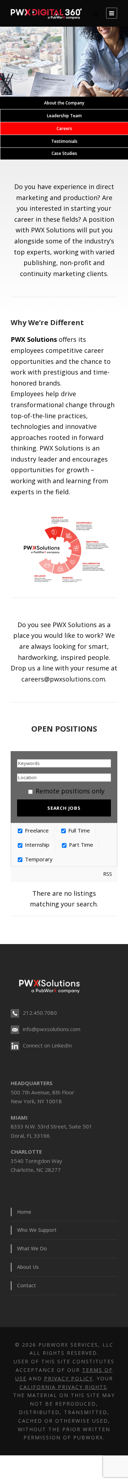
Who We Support (37, 1230)
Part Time (80, 844)
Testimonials (64, 141)
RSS (107, 873)
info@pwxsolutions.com (51, 1029)
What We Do (32, 1248)
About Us (28, 1266)
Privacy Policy (68, 1378)
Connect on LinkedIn (47, 1045)
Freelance (36, 830)
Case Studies (64, 153)
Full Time (78, 830)
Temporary (37, 859)
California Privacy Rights (63, 1387)
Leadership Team (64, 116)
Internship (36, 844)
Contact (26, 1285)
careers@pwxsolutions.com (63, 679)
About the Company (64, 103)
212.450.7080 (40, 1012)
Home (24, 1211)
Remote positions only (70, 791)
